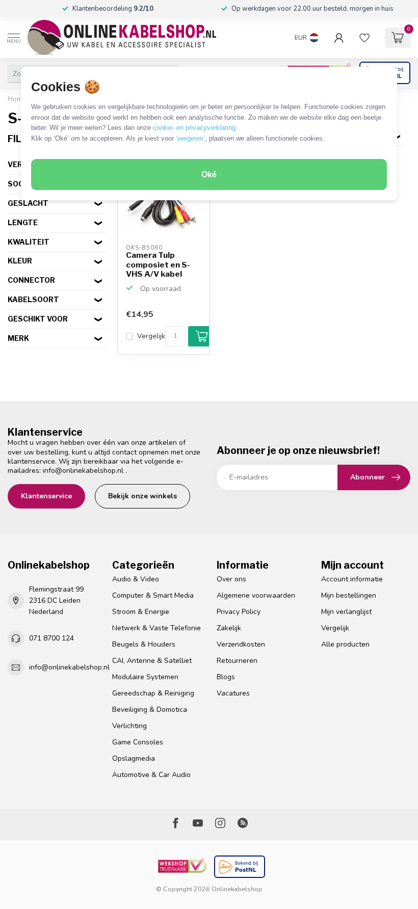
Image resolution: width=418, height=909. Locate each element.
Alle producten (345, 644)
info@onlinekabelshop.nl (83, 470)
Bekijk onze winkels (142, 496)
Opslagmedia (133, 758)
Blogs (226, 677)
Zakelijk (229, 628)
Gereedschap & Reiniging (153, 693)
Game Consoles (137, 742)
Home (17, 99)
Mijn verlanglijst (346, 612)
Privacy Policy (238, 612)
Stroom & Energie (140, 612)
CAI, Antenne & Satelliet (152, 660)
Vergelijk (151, 336)
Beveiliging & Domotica (149, 709)
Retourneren (237, 660)
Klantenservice (46, 496)
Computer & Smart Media (153, 595)
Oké (209, 174)
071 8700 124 (51, 638)
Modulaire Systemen (145, 677)
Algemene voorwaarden (256, 595)
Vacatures (233, 693)
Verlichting (129, 726)
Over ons (231, 579)
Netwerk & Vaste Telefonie (156, 628)
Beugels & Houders (143, 644)
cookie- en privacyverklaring (194, 127)
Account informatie (352, 579)
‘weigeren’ (190, 138)
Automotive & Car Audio (151, 775)
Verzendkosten (241, 644)
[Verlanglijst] (364, 38)
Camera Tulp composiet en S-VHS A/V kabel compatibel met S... (158, 265)
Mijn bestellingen (348, 595)
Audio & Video (135, 579)
